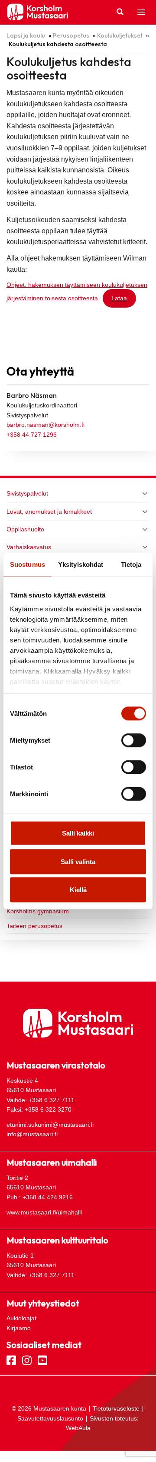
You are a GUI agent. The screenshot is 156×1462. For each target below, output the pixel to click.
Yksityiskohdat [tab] (80, 564)
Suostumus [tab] (27, 564)
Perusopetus (71, 35)
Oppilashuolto (25, 529)
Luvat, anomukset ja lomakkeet (49, 511)
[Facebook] (11, 1359)
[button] (141, 12)
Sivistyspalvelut (27, 493)
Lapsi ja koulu (25, 35)
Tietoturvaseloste (116, 1408)
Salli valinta (78, 861)
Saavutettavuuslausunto (50, 1418)
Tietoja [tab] (131, 564)
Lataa (119, 298)
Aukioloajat (21, 1318)
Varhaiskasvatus (28, 546)
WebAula (78, 1427)
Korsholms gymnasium (37, 911)
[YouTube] (42, 1359)
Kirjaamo (18, 1328)
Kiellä (78, 889)
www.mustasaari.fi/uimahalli (44, 1212)
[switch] (133, 740)
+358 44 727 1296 (31, 434)
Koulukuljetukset (120, 35)
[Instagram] (27, 1359)
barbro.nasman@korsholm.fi (45, 424)
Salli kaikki (78, 833)
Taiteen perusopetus (34, 925)
